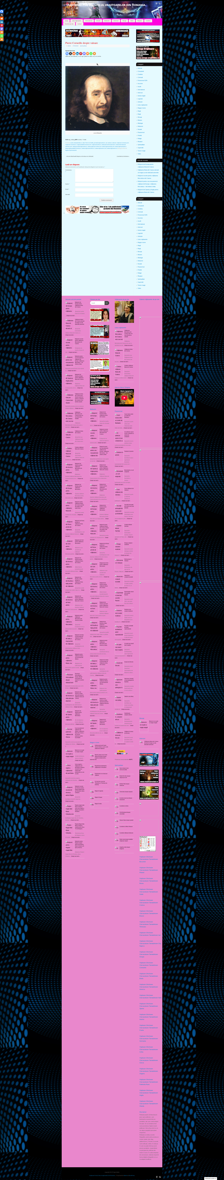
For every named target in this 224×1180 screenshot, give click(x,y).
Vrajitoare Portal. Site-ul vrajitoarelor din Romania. (106, 5)
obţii (83, 143)
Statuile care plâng (128, 696)
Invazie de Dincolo (128, 662)
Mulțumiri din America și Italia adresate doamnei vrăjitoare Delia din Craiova (79, 695)
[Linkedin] (77, 53)
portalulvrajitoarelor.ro (99, 143)
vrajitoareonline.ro (96, 144)
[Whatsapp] (90, 53)
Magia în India (98, 803)
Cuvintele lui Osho (124, 806)
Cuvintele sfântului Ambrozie (126, 833)
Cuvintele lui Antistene (123, 156)
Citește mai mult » (98, 425)
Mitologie (140, 123)
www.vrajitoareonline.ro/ (88, 148)
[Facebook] (156, 3)
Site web (67, 194)
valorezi (114, 143)
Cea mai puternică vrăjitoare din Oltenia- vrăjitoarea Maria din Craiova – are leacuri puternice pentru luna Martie (79, 733)
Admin (69, 46)
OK (106, 303)
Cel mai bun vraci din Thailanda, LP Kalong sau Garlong (101, 783)
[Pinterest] (80, 53)
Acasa (66, 21)
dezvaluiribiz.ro (78, 143)
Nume (67, 184)
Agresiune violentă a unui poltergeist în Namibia (129, 680)
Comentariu (67, 171)
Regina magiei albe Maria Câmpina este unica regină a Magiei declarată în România (79, 808)
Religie (140, 138)
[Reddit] (73, 53)
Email (67, 189)
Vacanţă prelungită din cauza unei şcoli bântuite (129, 506)
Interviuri (115, 21)
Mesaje (124, 21)
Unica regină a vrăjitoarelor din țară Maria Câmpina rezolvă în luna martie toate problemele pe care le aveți (79, 769)
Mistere (140, 120)
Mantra (126, 1175)
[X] (70, 53)
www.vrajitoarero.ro (112, 148)
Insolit (139, 86)
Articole (98, 21)
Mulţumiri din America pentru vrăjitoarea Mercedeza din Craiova (78, 467)
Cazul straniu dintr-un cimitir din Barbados (128, 416)
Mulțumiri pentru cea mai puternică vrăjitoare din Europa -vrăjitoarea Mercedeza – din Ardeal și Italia (147, 184)
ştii (106, 143)
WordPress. (132, 1175)
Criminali (140, 77)
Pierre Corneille (89, 143)
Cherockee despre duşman (126, 791)
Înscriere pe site (69, 24)
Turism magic (142, 150)
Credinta (148, 21)
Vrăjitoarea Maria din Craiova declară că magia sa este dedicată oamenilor (151, 743)
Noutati (140, 129)
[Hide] (0, 42)
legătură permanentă (70, 150)
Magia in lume (142, 108)
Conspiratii (141, 71)
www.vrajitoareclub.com (108, 146)
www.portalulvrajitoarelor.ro (80, 146)
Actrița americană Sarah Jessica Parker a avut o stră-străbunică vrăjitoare (101, 747)
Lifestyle (140, 102)
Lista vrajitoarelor (76, 21)
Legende (140, 99)
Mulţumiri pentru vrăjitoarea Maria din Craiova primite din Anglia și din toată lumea (79, 505)
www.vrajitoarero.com (101, 148)
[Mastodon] (84, 53)
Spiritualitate (83, 46)
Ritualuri (139, 21)
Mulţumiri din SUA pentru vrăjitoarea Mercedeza (79, 541)
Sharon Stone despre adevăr (126, 820)
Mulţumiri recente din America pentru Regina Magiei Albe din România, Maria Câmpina (79, 789)
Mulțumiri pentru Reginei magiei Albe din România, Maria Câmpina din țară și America (79, 844)
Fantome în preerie (128, 451)
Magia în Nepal (98, 797)
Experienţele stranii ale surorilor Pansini (129, 593)
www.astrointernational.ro (108, 144)
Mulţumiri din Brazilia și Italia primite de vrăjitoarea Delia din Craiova (79, 580)
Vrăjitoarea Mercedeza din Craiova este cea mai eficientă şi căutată (79, 415)
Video (131, 21)
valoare (110, 143)
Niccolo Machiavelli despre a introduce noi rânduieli (79, 156)
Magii (139, 111)
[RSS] (159, 3)
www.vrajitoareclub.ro (120, 146)
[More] (94, 53)
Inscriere (140, 83)
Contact (80, 24)
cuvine (72, 143)
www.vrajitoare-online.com (95, 146)
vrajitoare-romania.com (123, 143)
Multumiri (106, 21)
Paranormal (141, 132)
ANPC (131, 759)
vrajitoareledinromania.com (84, 144)
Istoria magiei (141, 95)
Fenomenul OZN (142, 80)
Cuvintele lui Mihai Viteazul (126, 826)
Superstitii (140, 147)
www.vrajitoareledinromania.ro (73, 148)
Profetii (140, 135)
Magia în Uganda (99, 791)
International (88, 21)
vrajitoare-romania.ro (70, 144)
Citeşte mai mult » (70, 315)
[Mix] (87, 53)
